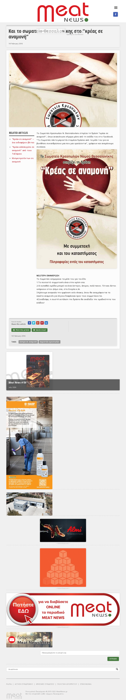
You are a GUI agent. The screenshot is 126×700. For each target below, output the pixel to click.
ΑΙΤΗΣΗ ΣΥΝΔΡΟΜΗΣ (24, 684)
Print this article (21, 330)
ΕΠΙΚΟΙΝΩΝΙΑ (86, 684)
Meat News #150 (17, 382)
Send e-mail (39, 330)
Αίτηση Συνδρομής (75, 32)
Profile (9, 684)
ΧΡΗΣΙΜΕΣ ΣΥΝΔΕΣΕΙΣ (45, 684)
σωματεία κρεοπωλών (49, 342)
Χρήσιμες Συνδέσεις (75, 34)
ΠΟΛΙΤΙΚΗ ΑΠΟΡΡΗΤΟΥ (67, 684)
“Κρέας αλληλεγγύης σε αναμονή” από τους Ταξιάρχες (23, 150)
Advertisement (63, 543)
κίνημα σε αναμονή (28, 342)
